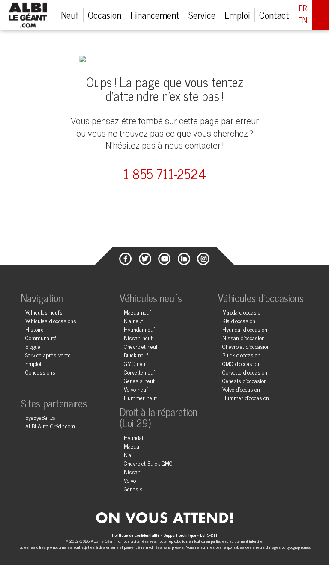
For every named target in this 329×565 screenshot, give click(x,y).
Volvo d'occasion (241, 389)
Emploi (237, 15)
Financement (154, 15)
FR (303, 8)
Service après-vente (48, 355)
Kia (127, 454)
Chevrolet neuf (141, 346)
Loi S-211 (209, 534)
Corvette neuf (139, 372)
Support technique (179, 534)
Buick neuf (136, 355)
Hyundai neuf (139, 329)
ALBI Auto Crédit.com (50, 426)
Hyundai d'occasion (244, 329)
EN (303, 20)
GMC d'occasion (240, 363)
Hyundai (133, 437)
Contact (274, 15)
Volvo (130, 480)
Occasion (104, 15)
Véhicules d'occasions (50, 320)
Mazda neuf (137, 312)
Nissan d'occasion (243, 337)
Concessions (40, 372)
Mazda (131, 446)
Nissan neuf (138, 337)
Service (201, 15)
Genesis (133, 489)
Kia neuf (133, 320)
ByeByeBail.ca (40, 417)
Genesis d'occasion (244, 380)
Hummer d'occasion (245, 397)
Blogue (32, 346)
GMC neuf (135, 363)
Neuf (70, 15)
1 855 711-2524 (164, 174)
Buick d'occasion (241, 355)
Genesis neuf (139, 380)
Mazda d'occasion (242, 312)
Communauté (41, 337)
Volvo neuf (136, 389)
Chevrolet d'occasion (246, 346)
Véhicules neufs (44, 312)
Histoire (34, 329)
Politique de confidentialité (136, 534)
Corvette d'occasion (244, 372)
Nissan (132, 471)
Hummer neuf (140, 397)
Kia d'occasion (238, 320)
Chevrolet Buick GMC (148, 463)
